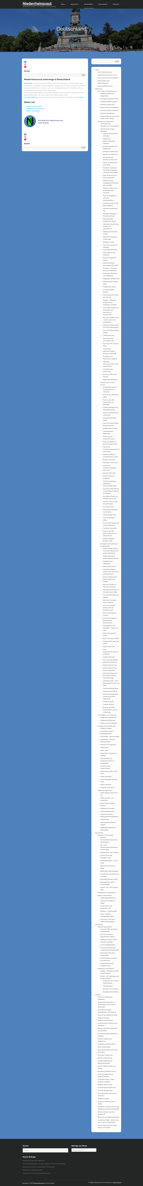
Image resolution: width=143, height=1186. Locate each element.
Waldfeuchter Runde (109, 287)
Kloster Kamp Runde (109, 566)
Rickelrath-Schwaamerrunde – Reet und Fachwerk (110, 364)
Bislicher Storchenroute (110, 665)
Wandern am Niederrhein (105, 121)
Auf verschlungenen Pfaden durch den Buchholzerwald (109, 607)
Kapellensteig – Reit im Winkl (109, 852)
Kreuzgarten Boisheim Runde (109, 99)
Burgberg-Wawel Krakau (111, 992)
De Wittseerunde (108, 506)
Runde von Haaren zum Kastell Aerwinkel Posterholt (110, 190)
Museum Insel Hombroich (108, 744)
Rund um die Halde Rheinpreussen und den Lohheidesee (110, 710)
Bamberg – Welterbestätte (108, 911)
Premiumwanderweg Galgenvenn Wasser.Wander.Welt (109, 483)
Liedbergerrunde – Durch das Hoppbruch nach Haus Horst (111, 683)
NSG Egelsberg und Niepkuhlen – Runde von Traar (110, 628)
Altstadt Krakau (108, 986)
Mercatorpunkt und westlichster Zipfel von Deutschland (107, 761)
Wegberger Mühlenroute (108, 720)
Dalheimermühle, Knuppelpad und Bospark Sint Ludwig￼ (111, 183)
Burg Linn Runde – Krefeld (111, 638)
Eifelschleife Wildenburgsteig (109, 871)
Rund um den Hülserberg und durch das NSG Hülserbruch (110, 696)
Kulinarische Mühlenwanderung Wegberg (109, 141)
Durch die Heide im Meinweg (109, 110)
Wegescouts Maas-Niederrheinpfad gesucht (36, 1173)
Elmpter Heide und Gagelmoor (109, 107)
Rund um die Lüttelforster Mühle (107, 1015)
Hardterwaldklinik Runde (110, 688)
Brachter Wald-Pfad (109, 473)
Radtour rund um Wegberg (108, 723)
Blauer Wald (104, 750)
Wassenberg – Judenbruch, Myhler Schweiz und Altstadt (109, 351)
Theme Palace (116, 1182)
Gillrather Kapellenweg (107, 113)
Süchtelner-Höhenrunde (110, 462)
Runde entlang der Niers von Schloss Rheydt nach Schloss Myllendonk (110, 551)
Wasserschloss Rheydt (110, 691)
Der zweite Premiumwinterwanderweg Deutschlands (108, 847)
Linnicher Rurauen (108, 704)
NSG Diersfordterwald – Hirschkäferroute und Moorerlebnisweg (110, 675)
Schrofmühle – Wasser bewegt (109, 736)
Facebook (80, 97)
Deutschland (88, 4)
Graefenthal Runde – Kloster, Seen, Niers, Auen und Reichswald (111, 572)
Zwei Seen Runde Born (110, 528)
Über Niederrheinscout (105, 72)
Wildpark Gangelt (105, 728)
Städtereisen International (106, 968)
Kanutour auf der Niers (107, 787)
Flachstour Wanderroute (110, 151)
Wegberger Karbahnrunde (111, 278)
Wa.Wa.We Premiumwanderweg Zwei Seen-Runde (111, 449)
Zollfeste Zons (104, 819)
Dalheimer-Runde (108, 242)
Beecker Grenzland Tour (110, 154)
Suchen (83, 75)
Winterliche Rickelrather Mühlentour (34, 1160)
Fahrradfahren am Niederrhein (107, 715)
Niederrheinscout (37, 3)
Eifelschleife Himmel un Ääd (108, 879)
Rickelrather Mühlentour (110, 379)
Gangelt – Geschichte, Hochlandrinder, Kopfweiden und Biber (110, 302)
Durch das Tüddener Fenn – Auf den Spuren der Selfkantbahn (111, 320)
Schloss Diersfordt (106, 776)
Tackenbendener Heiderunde (107, 1087)
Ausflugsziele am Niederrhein (107, 726)
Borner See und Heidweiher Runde (108, 1117)
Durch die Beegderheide (107, 945)
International (102, 4)
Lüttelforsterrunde (108, 335)
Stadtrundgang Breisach (108, 898)
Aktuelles (116, 4)
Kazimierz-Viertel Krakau (110, 989)
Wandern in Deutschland (34, 106)
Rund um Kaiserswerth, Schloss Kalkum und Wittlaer (110, 579)
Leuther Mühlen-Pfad (109, 515)
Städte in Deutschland (33, 111)
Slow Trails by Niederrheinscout (107, 91)
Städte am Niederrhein (105, 790)
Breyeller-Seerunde (109, 459)
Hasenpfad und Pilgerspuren (106, 1044)
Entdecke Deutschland (31, 97)
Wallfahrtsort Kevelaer (107, 808)
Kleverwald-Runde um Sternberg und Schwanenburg (110, 620)
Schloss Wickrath (108, 701)
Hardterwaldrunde (109, 657)
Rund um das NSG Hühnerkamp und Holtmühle (108, 402)
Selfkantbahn (104, 747)
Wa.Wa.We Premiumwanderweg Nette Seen (109, 468)
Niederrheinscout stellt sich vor (107, 75)
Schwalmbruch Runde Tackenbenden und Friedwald (110, 389)
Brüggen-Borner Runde (110, 428)
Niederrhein (74, 4)
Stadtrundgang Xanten (107, 811)
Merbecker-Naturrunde (107, 104)
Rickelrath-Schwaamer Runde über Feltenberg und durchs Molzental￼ (110, 170)
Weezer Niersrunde (109, 646)
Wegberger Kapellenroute (108, 717)
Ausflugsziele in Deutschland (35, 108)
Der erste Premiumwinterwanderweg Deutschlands (108, 840)
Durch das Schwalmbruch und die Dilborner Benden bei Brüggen (111, 491)
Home (63, 4)
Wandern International (105, 927)
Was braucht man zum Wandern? (108, 78)
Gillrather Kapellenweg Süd (108, 101)
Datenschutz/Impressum (105, 86)
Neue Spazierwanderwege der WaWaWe (110, 652)
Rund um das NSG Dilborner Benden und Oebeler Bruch (109, 533)
